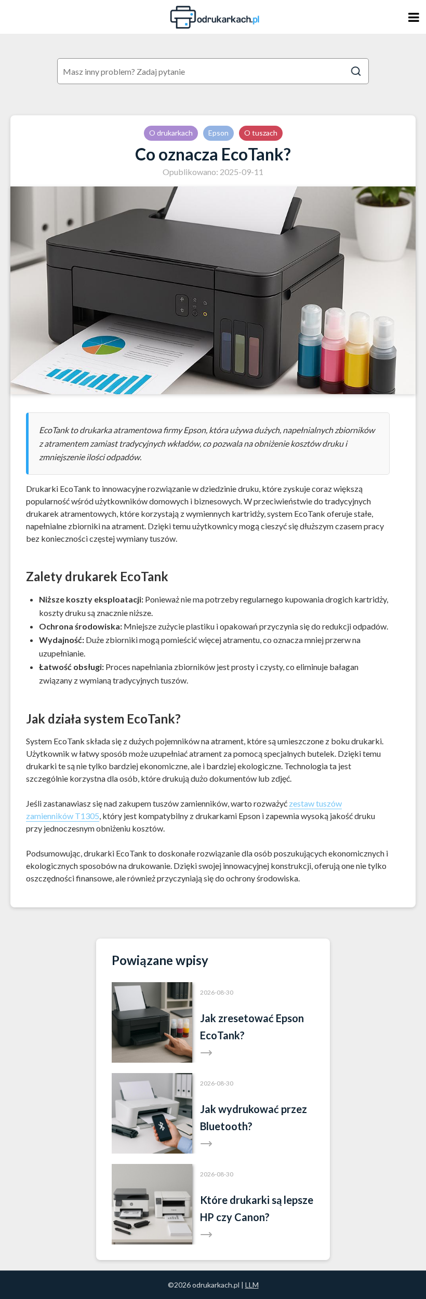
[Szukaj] (356, 71)
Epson (218, 132)
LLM (252, 1284)
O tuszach (260, 132)
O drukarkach (171, 132)
